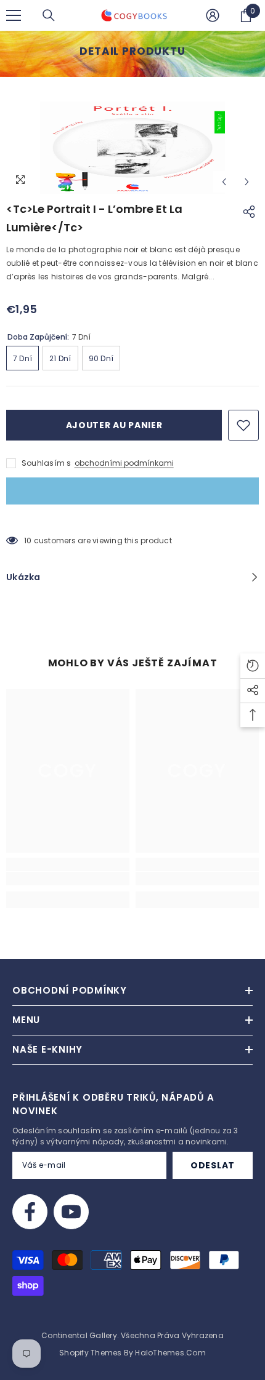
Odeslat (212, 1165)
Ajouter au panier (114, 425)
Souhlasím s (46, 463)
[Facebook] (29, 1211)
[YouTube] (71, 1211)
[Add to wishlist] (243, 425)
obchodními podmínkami (124, 463)
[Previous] (224, 182)
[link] (67, 878)
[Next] (247, 182)
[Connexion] (213, 15)
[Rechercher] (48, 15)
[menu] (13, 15)
